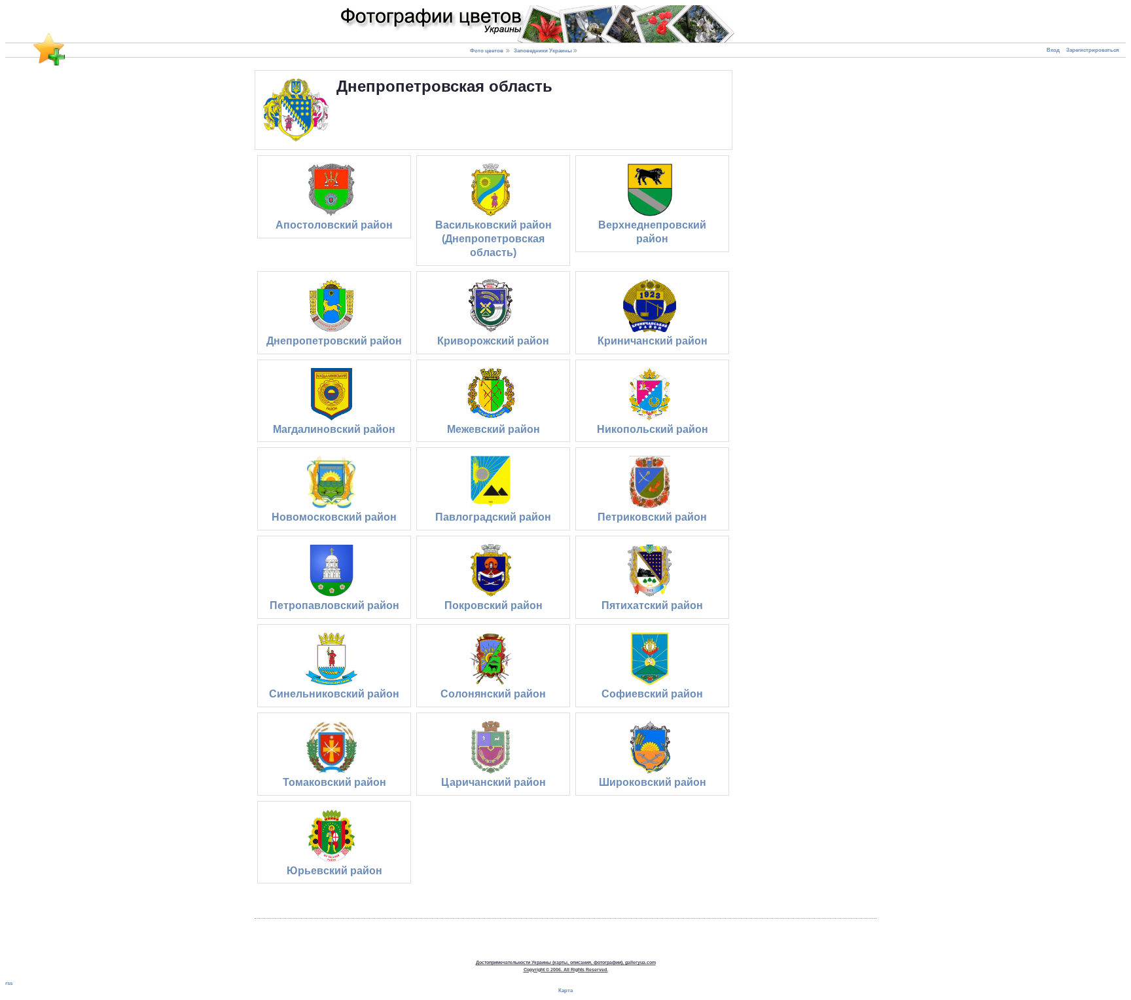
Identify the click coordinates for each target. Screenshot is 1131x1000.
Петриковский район (652, 517)
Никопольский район (652, 429)
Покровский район (493, 605)
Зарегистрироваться (1092, 50)
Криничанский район (653, 340)
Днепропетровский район (334, 340)
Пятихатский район (652, 605)
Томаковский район (334, 782)
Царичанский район (493, 782)
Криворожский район (493, 340)
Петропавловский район (334, 605)
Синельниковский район (334, 693)
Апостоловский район (334, 225)
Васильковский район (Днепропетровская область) (493, 238)
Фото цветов (486, 50)
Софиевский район (652, 693)
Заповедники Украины (543, 50)
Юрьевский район (334, 870)
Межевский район (493, 429)
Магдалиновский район (334, 429)
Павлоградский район (493, 517)
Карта (565, 990)
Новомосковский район (334, 517)
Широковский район (652, 782)
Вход (1053, 50)
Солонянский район (493, 693)
